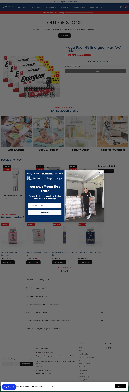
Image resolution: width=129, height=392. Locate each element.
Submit (45, 212)
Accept (121, 386)
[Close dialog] (101, 172)
